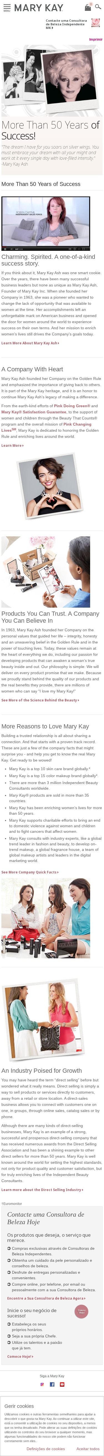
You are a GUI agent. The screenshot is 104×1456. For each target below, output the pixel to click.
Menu (7, 6)
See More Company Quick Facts (29, 872)
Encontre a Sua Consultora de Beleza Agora (45, 1298)
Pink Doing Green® (72, 406)
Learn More (11, 445)
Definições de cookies (46, 1449)
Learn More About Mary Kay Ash (29, 343)
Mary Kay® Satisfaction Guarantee (33, 412)
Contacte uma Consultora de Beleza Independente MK (66, 24)
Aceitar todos (88, 1449)
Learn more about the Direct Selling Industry (41, 1189)
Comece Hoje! (19, 1356)
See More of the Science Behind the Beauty (39, 700)
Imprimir (96, 39)
